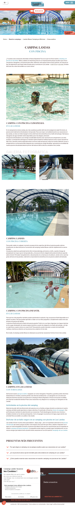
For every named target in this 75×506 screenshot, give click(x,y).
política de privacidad (58, 504)
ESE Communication (22, 504)
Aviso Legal (49, 504)
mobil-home (53, 64)
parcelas (61, 64)
